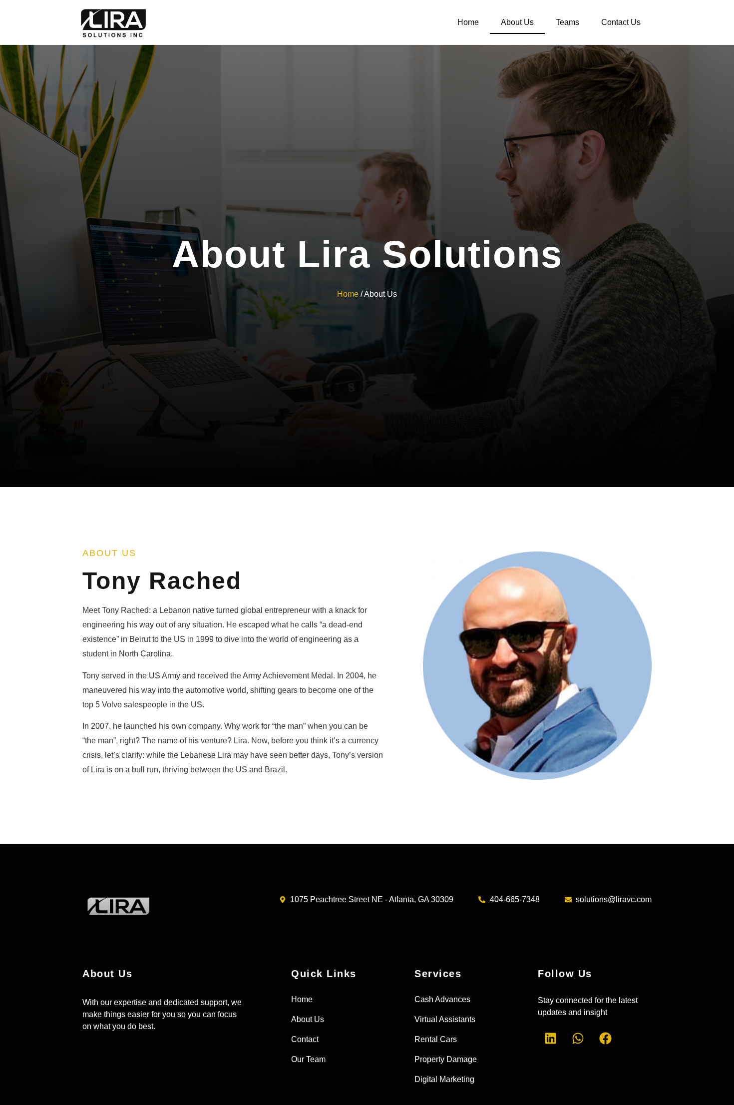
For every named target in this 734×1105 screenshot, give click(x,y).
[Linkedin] (550, 1038)
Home (468, 22)
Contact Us (621, 22)
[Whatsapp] (577, 1038)
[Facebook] (605, 1038)
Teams (567, 22)
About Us (517, 22)
